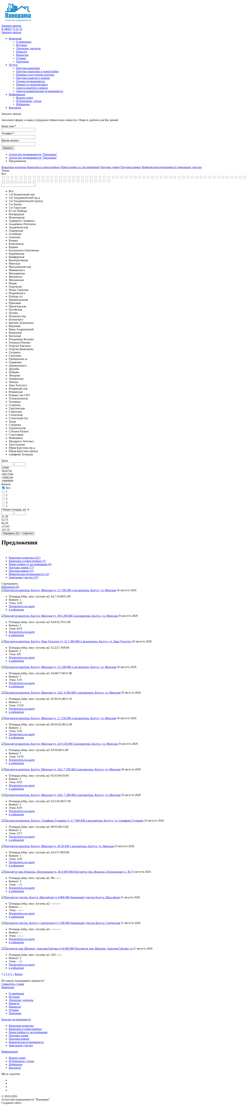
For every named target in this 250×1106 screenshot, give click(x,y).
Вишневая (15, 332)
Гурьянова (15, 362)
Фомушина (16, 437)
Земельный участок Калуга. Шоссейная (95, 897)
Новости (21, 51)
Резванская (16, 391)
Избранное (23, 104)
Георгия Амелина (20, 345)
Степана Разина (19, 431)
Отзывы (21, 58)
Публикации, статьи (29, 101)
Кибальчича (16, 243)
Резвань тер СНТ (19, 395)
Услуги (13, 64)
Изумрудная (16, 214)
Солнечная (15, 414)
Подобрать (11, 533)
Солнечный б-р (18, 418)
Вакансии (22, 54)
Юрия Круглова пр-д (22, 447)
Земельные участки (23, 577)
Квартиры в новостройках (27, 561)
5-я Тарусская (17, 207)
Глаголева (15, 355)
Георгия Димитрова (21, 349)
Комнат (6, 484)
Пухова (13, 312)
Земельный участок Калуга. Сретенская (95, 922)
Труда (12, 421)
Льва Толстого (18, 385)
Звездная (14, 375)
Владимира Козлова (21, 339)
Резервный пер (18, 388)
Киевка (13, 240)
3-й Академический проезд (26, 201)
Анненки (14, 237)
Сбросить (28, 533)
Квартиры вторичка (24, 557)
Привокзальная (18, 299)
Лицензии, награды (28, 48)
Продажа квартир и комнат (33, 78)
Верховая (14, 326)
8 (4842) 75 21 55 (11, 29)
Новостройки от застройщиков (30, 564)
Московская (16, 280)
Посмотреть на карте (22, 606)
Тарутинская (17, 408)
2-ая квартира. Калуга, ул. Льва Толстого (105, 641)
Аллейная (15, 233)
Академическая (18, 227)
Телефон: (7, 133)
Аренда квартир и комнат (32, 87)
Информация (17, 94)
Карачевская (16, 253)
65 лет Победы (18, 210)
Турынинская (17, 428)
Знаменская (16, 378)
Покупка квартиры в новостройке (37, 71)
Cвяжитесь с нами (12, 984)
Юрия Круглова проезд (23, 451)
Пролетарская (17, 306)
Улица (5, 170)
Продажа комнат (21, 570)
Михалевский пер (20, 266)
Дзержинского (18, 365)
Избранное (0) (10, 586)
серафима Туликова (21, 454)
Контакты (15, 107)
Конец (19, 974)
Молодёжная (17, 273)
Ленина (13, 382)
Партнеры (22, 61)
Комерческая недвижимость (29, 574)
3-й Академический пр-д (24, 197)
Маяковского (17, 270)
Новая (12, 283)
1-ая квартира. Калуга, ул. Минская (94, 590)
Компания (15, 38)
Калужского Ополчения (24, 250)
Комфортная (16, 256)
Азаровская (16, 230)
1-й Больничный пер (22, 194)
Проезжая (15, 303)
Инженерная (17, 217)
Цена (4, 460)
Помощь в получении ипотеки (35, 74)
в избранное (16, 609)
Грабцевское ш (18, 359)
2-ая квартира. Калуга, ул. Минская (95, 615)
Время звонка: (10, 140)
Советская (15, 411)
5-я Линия (15, 204)
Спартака (14, 405)
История (21, 45)
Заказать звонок (11, 25)
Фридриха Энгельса (21, 441)
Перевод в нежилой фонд (32, 84)
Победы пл (16, 296)
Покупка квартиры (28, 68)
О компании (23, 41)
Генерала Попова (19, 342)
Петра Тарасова (18, 289)
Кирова (13, 247)
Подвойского (17, 293)
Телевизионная (18, 398)
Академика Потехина (22, 224)
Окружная (15, 286)
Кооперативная (18, 260)
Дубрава (14, 372)
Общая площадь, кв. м (15, 509)
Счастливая (16, 434)
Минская (14, 263)
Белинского (16, 319)
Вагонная (15, 335)
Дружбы (14, 368)
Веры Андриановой (21, 329)
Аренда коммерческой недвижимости (39, 91)
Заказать (8, 148)
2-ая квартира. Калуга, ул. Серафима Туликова (114, 820)
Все (11, 191)
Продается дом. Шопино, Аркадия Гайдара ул (104, 948)
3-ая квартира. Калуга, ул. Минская (95, 743)
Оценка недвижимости (30, 81)
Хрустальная (17, 444)
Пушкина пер (17, 316)
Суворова (15, 424)
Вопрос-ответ (24, 97)
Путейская (15, 309)
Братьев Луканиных (21, 322)
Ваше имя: (8, 126)
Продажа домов (21, 567)
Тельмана (14, 401)
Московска (15, 276)
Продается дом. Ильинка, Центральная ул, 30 (102, 871)
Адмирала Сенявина (21, 220)
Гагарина (14, 352)
